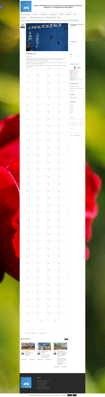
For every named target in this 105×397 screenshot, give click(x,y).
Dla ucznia (35, 14)
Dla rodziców (44, 14)
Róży (80, 135)
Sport (74, 14)
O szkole (61, 14)
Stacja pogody (74, 64)
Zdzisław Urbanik (43, 333)
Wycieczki (71, 108)
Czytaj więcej (63, 395)
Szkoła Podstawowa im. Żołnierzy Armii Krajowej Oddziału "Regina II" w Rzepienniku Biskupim (58, 6)
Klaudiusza (77, 135)
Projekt (59, 17)
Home (22, 14)
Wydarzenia (33, 333)
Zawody (71, 112)
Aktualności (27, 14)
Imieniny (71, 135)
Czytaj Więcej (32, 359)
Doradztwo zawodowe (51, 17)
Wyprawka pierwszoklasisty (74, 86)
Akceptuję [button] (69, 395)
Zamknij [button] (74, 395)
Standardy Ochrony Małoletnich (36, 17)
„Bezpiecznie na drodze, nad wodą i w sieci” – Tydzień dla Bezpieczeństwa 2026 (62, 354)
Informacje (71, 104)
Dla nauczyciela (52, 14)
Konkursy (71, 106)
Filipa (74, 135)
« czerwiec (71, 128)
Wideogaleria (23, 17)
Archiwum (68, 14)
